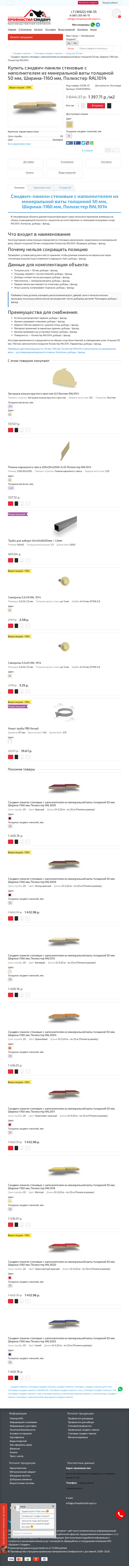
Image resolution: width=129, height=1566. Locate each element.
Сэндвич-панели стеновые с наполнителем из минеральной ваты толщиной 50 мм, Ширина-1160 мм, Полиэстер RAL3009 (61, 880)
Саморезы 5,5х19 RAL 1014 (24, 597)
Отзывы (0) (65, 187)
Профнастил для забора (81, 1422)
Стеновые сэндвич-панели (82, 1433)
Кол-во (70, 105)
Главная (12, 29)
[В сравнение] (117, 150)
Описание (19, 187)
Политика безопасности (22, 1429)
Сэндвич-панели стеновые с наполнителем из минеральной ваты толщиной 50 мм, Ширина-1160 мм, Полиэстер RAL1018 (61, 1187)
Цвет (68, 118)
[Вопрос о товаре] (107, 150)
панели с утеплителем (95, 1393)
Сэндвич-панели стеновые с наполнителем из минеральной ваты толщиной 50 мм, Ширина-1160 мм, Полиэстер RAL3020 (61, 1263)
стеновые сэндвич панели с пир (24, 1393)
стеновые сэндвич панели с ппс (99, 1390)
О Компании (25, 29)
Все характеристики (19, 143)
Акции (93, 29)
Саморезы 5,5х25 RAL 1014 (24, 662)
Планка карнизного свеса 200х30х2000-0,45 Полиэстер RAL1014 (49, 467)
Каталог (38, 29)
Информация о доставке (23, 1425)
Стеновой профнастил (80, 1425)
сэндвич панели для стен (98, 1386)
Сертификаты (17, 1437)
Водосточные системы (22, 1483)
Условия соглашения (21, 1433)
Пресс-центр (16, 1456)
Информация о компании (23, 1422)
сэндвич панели (18, 1386)
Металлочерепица (78, 1437)
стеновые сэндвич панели (42, 1386)
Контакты (82, 29)
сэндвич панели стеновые (70, 1386)
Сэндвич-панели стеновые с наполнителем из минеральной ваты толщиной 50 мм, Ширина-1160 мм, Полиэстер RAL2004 (61, 1033)
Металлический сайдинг (23, 1471)
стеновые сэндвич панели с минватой (28, 1390)
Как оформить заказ (21, 1444)
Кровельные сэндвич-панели (83, 1429)
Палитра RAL (16, 1418)
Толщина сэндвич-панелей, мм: (26, 822)
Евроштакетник (18, 1468)
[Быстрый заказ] (109, 105)
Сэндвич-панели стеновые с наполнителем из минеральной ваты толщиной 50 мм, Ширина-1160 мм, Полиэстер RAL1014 (64, 201)
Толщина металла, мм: (21, 402)
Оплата (13, 1452)
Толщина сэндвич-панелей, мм (83, 131)
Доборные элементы (21, 1479)
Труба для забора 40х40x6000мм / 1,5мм (35, 540)
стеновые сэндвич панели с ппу (65, 1390)
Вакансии (15, 1448)
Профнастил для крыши (80, 1418)
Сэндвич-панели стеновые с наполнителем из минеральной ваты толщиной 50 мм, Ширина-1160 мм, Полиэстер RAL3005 (61, 804)
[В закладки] (112, 150)
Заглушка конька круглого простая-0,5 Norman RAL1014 (43, 393)
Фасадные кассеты (20, 1475)
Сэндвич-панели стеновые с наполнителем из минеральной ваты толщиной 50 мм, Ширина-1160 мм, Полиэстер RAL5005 (61, 1340)
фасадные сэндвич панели (59, 1397)
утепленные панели (71, 1393)
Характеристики (42, 187)
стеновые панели (51, 1393)
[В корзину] (10, 430)
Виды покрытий (66, 29)
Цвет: (11, 410)
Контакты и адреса (88, 2)
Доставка (50, 29)
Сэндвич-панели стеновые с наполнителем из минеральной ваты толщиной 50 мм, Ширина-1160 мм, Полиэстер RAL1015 (61, 957)
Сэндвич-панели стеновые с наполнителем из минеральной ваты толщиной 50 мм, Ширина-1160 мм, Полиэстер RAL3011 (61, 1110)
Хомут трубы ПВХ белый (23, 728)
